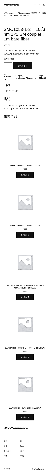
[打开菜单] (35, 4)
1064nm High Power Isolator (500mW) (25, 408)
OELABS (42, 78)
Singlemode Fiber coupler (18, 13)
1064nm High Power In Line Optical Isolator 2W (25, 348)
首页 (5, 13)
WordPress (38, 469)
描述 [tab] (8, 85)
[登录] (39, 4)
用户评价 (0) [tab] (12, 91)
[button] (42, 28)
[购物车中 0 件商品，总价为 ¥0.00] (44, 4)
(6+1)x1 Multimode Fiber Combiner (25, 225)
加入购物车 (22, 66)
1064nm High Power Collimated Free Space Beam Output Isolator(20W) (25, 286)
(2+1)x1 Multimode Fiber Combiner (25, 165)
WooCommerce (11, 4)
